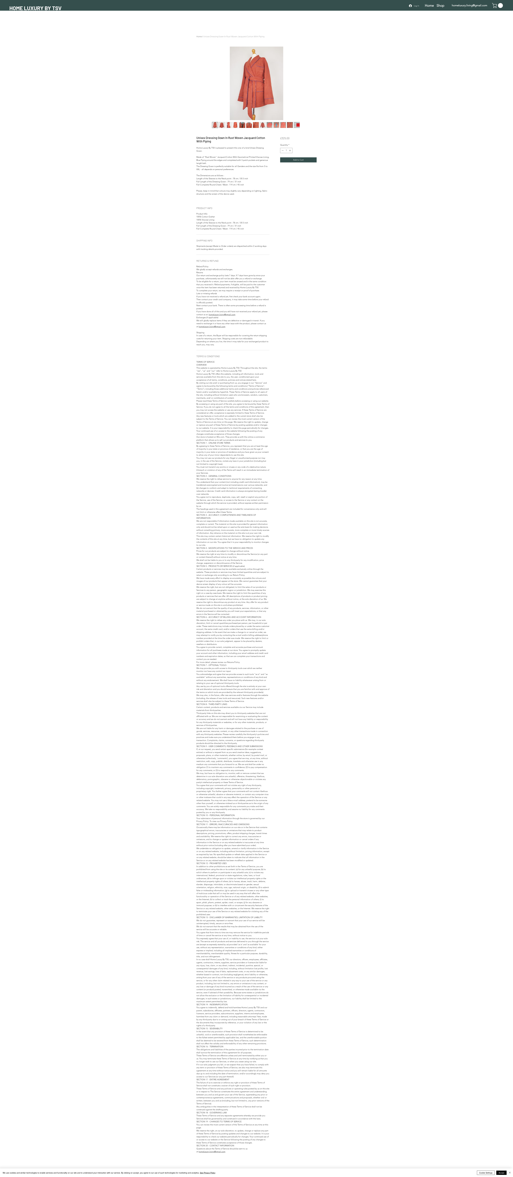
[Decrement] (282, 150)
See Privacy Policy (207, 1172)
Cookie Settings (485, 1172)
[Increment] (290, 150)
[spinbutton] (286, 150)
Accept (501, 1172)
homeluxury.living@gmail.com (469, 5)
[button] (498, 5)
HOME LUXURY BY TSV (35, 8)
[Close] (509, 1173)
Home (199, 36)
